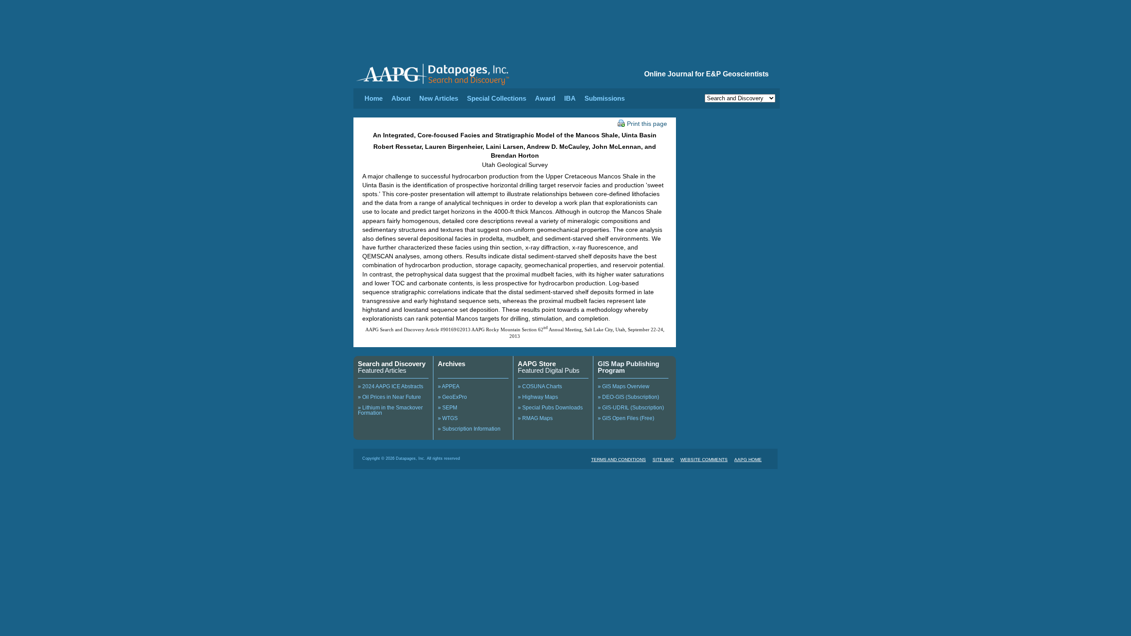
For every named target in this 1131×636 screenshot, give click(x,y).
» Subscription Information (469, 429)
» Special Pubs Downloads (550, 408)
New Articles (438, 98)
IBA (570, 98)
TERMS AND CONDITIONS (618, 459)
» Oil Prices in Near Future (389, 397)
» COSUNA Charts (540, 386)
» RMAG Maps (535, 418)
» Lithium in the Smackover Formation (390, 410)
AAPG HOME (748, 459)
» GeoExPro (452, 397)
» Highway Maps (538, 397)
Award (545, 98)
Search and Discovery (391, 363)
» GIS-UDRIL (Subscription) (631, 408)
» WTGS (448, 418)
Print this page (647, 123)
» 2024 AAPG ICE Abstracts (390, 386)
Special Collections (496, 98)
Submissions (604, 98)
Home (373, 98)
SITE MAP (663, 459)
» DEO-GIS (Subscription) (628, 397)
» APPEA (448, 386)
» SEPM (447, 408)
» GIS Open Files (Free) (626, 418)
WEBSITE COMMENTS (704, 459)
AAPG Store (537, 363)
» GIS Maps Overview (623, 386)
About (400, 98)
